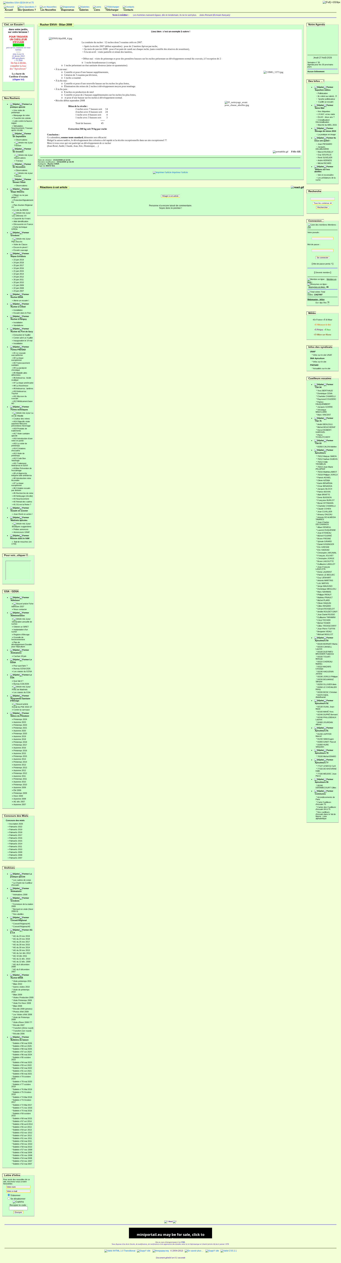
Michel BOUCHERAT (326, 427)
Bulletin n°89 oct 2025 (22, 1046)
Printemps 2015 (20, 756)
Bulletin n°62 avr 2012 (22, 1135)
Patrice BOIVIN (324, 492)
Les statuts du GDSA (22, 671)
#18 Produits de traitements (19, 430)
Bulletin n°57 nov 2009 (22, 1150)
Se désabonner (17, 1199)
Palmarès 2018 (15, 832)
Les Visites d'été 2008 (22, 1014)
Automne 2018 (19, 739)
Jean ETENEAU (324, 533)
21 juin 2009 (18, 285)
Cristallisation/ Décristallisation (323, 121)
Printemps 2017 (20, 745)
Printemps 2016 (20, 750)
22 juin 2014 (18, 274)
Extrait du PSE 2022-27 (22, 707)
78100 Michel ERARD (326, 756)
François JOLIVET (325, 556)
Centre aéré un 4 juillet (23, 338)
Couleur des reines (21, 419)
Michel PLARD (323, 600)
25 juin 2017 (18, 265)
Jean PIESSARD (325, 144)
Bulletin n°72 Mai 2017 (22, 1105)
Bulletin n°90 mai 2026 (22, 1043)
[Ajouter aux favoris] (321, 302)
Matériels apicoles (19, 520)
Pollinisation (323, 93)
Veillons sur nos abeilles (322, 170)
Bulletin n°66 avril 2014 (23, 1124)
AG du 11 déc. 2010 (21, 959)
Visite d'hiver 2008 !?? (22, 1022)
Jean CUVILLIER (324, 512)
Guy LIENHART (324, 578)
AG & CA (21, 931)
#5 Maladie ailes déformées (19, 374)
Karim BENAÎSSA (324, 483)
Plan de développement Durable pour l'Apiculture (21, 644)
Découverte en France (23, 224)
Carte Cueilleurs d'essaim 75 (323, 803)
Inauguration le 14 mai (22, 341)
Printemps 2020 (20, 733)
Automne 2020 (19, 731)
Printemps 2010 (20, 785)
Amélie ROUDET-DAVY (327, 612)
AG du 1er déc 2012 (22, 953)
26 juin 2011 (18, 279)
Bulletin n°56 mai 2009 (22, 1152)
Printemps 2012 (20, 773)
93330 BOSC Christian (327, 692)
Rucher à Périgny (19, 319)
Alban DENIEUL (324, 527)
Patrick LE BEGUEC (326, 575)
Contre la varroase (21, 710)
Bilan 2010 (17, 984)
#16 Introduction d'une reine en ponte (22, 439)
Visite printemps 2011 (22, 981)
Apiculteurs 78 (321, 753)
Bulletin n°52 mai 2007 (22, 1164)
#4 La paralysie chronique (19, 369)
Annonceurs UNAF (21, 532)
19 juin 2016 (18, 268)
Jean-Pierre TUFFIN (326, 629)
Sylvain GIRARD (324, 541)
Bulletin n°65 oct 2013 (22, 1127)
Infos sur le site (319, 362)
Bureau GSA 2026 (21, 684)
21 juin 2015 (18, 271)
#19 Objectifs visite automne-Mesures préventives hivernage (21, 423)
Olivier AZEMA (323, 480)
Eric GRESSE (323, 547)
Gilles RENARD (324, 606)
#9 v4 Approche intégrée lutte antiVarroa (21, 474)
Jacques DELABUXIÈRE (322, 148)
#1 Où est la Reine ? (22, 504)
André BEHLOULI (325, 424)
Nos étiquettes (324, 111)
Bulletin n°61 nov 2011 (22, 1138)
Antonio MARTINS (325, 580)
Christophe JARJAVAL (327, 553)
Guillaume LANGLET (326, 564)
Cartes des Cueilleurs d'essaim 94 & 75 (326, 808)
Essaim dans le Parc (22, 313)
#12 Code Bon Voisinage (18, 459)
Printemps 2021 (20, 728)
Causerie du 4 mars (22, 218)
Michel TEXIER (323, 623)
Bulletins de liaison (20, 1040)
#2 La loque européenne (17, 359)
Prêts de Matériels (20, 689)
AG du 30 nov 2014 (21, 947)
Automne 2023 (19, 722)
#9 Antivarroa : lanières (23, 388)
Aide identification (20, 221)
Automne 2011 (19, 776)
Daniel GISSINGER (325, 544)
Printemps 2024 (20, 719)
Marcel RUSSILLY (325, 152)
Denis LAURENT (324, 572)
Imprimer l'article (180, 172)
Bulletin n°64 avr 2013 (22, 1130)
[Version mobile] (328, 302)
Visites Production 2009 (23, 997)
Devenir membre (322, 272)
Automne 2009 (19, 787)
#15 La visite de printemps (19, 444)
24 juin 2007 (18, 291)
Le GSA (21, 676)
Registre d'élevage (21, 634)
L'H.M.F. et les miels (326, 114)
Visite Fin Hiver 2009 (22, 1003)
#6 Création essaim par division (20, 489)
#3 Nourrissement (21, 499)
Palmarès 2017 (15, 835)
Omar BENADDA (324, 486)
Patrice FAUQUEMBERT (323, 403)
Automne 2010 (19, 782)
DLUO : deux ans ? (326, 117)
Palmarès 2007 (15, 858)
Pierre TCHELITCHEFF (323, 436)
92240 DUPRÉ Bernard (327, 714)
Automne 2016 (19, 748)
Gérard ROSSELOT (326, 609)
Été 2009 (17, 790)
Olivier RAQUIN (324, 603)
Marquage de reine (21, 115)
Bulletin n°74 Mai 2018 (22, 1097)
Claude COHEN (324, 509)
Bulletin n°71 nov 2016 (22, 1108)
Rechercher (322, 207)
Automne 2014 (19, 759)
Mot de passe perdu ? (322, 264)
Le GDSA (21, 660)
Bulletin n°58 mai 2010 (22, 1147)
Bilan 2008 (17, 1006)
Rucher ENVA (17, 297)
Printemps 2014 (20, 762)
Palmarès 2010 (15, 849)
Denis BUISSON (324, 497)
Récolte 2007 (19, 1025)
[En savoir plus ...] (194, 1251)
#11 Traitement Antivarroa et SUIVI (19, 464)
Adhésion (15, 600)
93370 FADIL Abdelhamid (322, 696)
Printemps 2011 (20, 779)
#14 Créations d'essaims (18, 449)
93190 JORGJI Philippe (327, 676)
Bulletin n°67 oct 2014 (22, 1121)
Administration (18, 615)
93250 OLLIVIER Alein (326, 684)
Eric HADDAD (323, 550)
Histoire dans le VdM (19, 538)
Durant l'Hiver (19, 182)
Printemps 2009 (20, 793)
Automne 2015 (19, 753)
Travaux (17, 145)
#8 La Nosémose (20, 386)
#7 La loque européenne (17, 484)
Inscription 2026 (16, 824)
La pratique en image (327, 134)
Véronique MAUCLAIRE (321, 411)
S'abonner (15, 1195)
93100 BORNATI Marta (327, 644)
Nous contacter (20, 609)
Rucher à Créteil (18, 307)
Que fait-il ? (18, 681)
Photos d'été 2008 (21, 1012)
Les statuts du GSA (21, 692)
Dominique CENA (324, 393)
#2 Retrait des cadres (22, 502)
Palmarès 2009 (15, 852)
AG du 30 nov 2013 (21, 950)
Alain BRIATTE (323, 494)
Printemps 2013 (20, 767)
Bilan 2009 (17, 995)
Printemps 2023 (20, 725)
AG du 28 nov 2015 (21, 945)
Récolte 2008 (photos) (22, 1009)
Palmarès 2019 (15, 829)
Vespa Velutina (17, 192)
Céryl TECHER (324, 620)
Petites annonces (20, 529)
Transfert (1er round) (22, 1031)
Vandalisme (18, 325)
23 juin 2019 (18, 260)
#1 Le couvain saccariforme (18, 354)
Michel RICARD (324, 163)
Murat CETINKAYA (325, 503)
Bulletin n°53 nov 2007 (22, 1161)
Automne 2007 (19, 804)
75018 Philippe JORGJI (327, 475)
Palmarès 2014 (15, 844)
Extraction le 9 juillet (21, 335)
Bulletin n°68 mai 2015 (22, 1118)
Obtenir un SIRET (21, 627)
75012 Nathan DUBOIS (327, 459)
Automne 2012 (19, 770)
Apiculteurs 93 (321, 640)
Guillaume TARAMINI (326, 617)
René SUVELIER (325, 157)
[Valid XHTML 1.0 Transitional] (119, 1251)
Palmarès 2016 (15, 838)
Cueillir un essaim (325, 102)
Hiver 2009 (18, 796)
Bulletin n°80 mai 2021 (22, 1074)
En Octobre (18, 152)
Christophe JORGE (325, 558)
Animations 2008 (20, 895)
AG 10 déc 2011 (20, 956)
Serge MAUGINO (324, 586)
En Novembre (19, 167)
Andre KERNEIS (325, 160)
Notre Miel (319, 108)
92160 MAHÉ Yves (325, 712)
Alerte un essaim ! (21, 300)
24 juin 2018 (18, 262)
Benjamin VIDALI (324, 631)
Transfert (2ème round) (23, 1028)
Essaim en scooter (19, 511)
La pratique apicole (21, 105)
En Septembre (19, 136)
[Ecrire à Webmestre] (317, 302)
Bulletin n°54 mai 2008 (22, 1158)
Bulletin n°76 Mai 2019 (22, 1089)
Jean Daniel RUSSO (326, 614)
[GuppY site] (143, 1251)
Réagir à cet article (170, 196)
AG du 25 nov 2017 (21, 942)
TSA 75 (318, 421)
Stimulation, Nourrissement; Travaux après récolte (22, 128)
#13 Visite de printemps (18, 454)
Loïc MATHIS (323, 583)
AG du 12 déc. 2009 (21, 962)
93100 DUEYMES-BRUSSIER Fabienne (325, 653)
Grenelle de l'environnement (18, 638)
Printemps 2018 (20, 742)
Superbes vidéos (323, 90)
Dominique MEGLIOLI (326, 589)
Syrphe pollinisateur (326, 99)
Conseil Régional (19, 920)
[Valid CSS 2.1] (228, 1251)
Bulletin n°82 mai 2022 (22, 1068)
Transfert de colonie (22, 118)
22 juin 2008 (18, 288)
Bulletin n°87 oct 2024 (22, 1052)
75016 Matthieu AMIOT (327, 472)
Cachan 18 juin (19, 656)
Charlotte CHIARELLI (326, 396)
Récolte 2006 (19, 1034)
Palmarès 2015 (15, 841)
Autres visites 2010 (21, 987)
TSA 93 (318, 443)
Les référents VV (19, 216)
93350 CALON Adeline (327, 447)
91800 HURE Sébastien (322, 746)
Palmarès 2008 (15, 855)
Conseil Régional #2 (21, 926)
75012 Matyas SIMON (327, 456)
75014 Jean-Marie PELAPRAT (324, 468)
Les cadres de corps (22, 880)
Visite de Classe (20, 244)
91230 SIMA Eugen (325, 739)
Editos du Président (20, 716)
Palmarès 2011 (15, 846)
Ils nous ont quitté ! (325, 139)
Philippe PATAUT (324, 595)
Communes (320, 794)
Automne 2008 (19, 799)
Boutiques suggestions (21, 526)
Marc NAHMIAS (324, 592)
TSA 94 (318, 387)
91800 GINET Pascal (326, 742)
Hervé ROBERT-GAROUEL (324, 431)
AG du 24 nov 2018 (21, 939)
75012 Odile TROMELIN (322, 463)
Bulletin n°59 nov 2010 (22, 1144)
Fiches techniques (19, 410)
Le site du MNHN (20, 210)
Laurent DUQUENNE (326, 530)
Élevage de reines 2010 (325, 131)
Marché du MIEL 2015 (327, 125)
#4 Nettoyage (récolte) (23, 496)
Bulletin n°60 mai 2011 (22, 1141)
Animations (16, 653)
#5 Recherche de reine (23, 493)
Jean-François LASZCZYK (323, 568)
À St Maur (328, 320)
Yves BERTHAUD (325, 391)
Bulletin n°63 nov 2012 (22, 1133)
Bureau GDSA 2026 (21, 669)
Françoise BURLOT (326, 500)
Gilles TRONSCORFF (327, 626)
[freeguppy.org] (161, 1251)
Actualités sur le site (321, 368)
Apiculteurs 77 (321, 763)
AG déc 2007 (19, 802)
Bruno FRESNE (324, 538)
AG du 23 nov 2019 (21, 936)
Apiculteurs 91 (321, 731)
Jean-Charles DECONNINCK (322, 523)
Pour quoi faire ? (20, 666)
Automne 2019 (19, 736)
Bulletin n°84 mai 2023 (22, 1062)
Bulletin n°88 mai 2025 (22, 1049)
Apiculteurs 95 (321, 782)
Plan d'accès (16, 242)
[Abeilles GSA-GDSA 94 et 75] (18, 2)
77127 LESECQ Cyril (326, 766)
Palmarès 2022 (15, 827)
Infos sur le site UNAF (322, 355)
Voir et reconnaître (326, 175)
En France (318, 320)
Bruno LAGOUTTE (325, 561)
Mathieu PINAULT (325, 597)
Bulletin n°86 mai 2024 (22, 1055)
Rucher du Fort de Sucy (22, 331)
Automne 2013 (19, 765)
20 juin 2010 (18, 282)
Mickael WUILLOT (325, 634)
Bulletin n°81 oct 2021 (22, 1071)
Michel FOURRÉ (324, 536)
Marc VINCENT (324, 415)
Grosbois (15, 235)
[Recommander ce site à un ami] (325, 302)
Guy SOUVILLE (324, 155)
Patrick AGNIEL (324, 477)
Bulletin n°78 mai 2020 (22, 1081)
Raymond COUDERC (326, 399)
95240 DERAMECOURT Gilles (326, 786)
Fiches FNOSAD (18, 350)
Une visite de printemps (18, 111)
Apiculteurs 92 (321, 703)
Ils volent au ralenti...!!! (327, 96)
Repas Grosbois (18, 256)
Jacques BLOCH (324, 489)
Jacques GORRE (325, 407)
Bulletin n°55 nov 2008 (22, 1155)
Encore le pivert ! (20, 247)
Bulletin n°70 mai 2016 (22, 1111)
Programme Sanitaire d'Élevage (20, 699)
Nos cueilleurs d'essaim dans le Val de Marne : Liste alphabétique (326, 815)
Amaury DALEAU (324, 514)
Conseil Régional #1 (21, 924)
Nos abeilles (18, 914)
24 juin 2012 (18, 277)
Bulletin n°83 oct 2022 (22, 1065)
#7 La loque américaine (23, 383)
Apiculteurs (320, 453)
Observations (21, 140)
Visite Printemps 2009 (22, 1000)
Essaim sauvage (20, 250)
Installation (18, 310)
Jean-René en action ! (23, 514)
